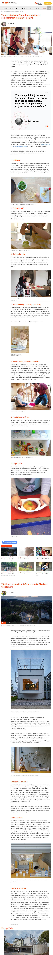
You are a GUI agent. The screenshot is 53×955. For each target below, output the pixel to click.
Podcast (25, 8)
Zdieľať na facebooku (10, 542)
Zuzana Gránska (10, 592)
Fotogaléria (7, 928)
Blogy (31, 8)
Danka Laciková (10, 23)
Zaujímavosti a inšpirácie (18, 11)
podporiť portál (48, 3)
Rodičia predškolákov (6, 11)
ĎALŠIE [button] (44, 8)
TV (17, 8)
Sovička (37, 8)
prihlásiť (40, 3)
